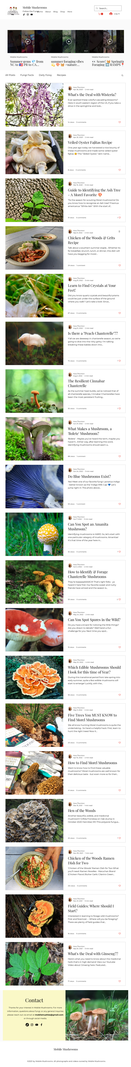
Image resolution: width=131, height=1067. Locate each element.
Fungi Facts (27, 75)
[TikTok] (24, 14)
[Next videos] (127, 41)
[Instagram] (27, 14)
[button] (101, 14)
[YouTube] (31, 14)
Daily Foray (45, 75)
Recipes (61, 75)
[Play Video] (28, 41)
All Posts (10, 75)
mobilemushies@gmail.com (49, 1015)
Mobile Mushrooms (35, 7)
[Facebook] (41, 1024)
